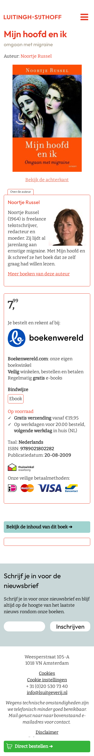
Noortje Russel (36, 56)
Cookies (47, 673)
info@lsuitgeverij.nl (47, 692)
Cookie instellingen (47, 680)
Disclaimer (47, 732)
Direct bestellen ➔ (34, 746)
